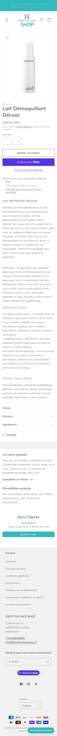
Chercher (11, 561)
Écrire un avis (28, 534)
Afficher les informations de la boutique (23, 191)
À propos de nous (16, 568)
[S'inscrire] (47, 661)
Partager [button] (11, 434)
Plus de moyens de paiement (28, 170)
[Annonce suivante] (51, 5)
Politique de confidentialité (21, 590)
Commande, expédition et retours (25, 597)
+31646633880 (15, 638)
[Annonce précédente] (5, 5)
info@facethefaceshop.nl (21, 642)
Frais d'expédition (24, 127)
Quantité (6, 134)
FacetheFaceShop (20, 728)
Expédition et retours (15, 479)
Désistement (13, 583)
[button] (6, 20)
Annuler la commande (18, 604)
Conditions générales (18, 575)
